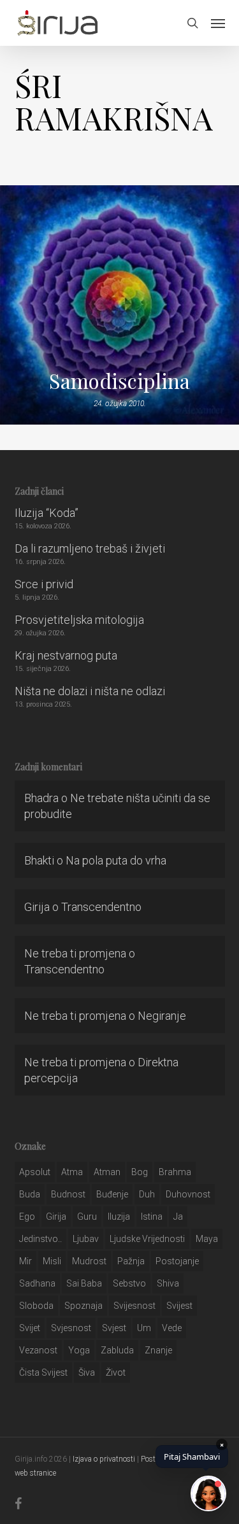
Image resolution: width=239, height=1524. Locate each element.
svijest (179, 1306)
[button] (218, 23)
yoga (79, 1350)
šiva (86, 1372)
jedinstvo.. (40, 1239)
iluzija (119, 1216)
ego (27, 1216)
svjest (114, 1328)
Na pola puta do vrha (116, 860)
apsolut (34, 1172)
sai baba (84, 1283)
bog (139, 1172)
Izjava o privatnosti (104, 1459)
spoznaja (83, 1306)
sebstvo (129, 1283)
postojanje (177, 1261)
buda (29, 1194)
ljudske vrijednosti (147, 1239)
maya (207, 1239)
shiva (168, 1283)
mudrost (89, 1261)
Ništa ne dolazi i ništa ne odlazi (90, 691)
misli (52, 1261)
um (144, 1328)
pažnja (131, 1261)
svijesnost (134, 1306)
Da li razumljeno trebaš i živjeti (90, 548)
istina (152, 1216)
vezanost (38, 1350)
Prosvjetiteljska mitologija (79, 619)
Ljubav (86, 1239)
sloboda (36, 1306)
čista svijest (43, 1372)
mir (25, 1261)
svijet (29, 1328)
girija (56, 1216)
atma (72, 1172)
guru (87, 1216)
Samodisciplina (119, 381)
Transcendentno (101, 907)
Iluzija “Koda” (46, 512)
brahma (175, 1172)
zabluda (117, 1350)
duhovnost (188, 1194)
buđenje (112, 1194)
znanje (158, 1350)
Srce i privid (44, 584)
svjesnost (71, 1328)
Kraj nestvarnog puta (66, 655)
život (116, 1372)
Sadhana (37, 1283)
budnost (68, 1194)
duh (147, 1194)
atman (107, 1172)
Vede (172, 1328)
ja (178, 1216)
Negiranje (162, 1015)
